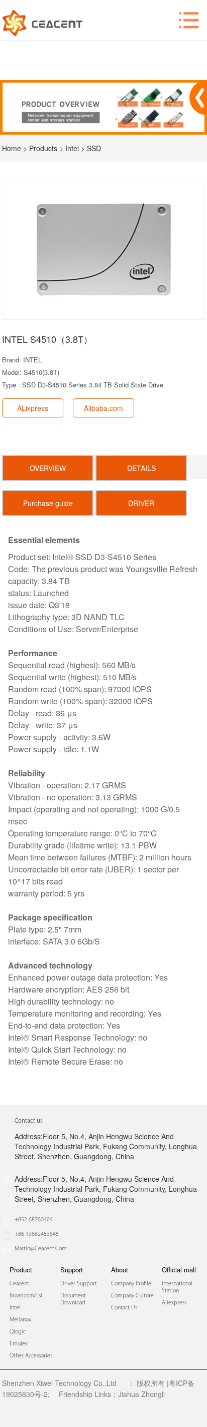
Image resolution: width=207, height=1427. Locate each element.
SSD (94, 148)
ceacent (19, 1284)
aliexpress (174, 1303)
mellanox (20, 1320)
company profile (131, 1284)
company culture (132, 1296)
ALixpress (32, 408)
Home (11, 148)
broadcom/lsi (26, 1296)
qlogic (18, 1332)
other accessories (31, 1356)
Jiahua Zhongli (141, 1394)
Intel (72, 148)
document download (73, 1299)
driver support (78, 1284)
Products (43, 148)
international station (177, 1287)
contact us (124, 1308)
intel (15, 1308)
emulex (19, 1344)
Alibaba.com (103, 408)
